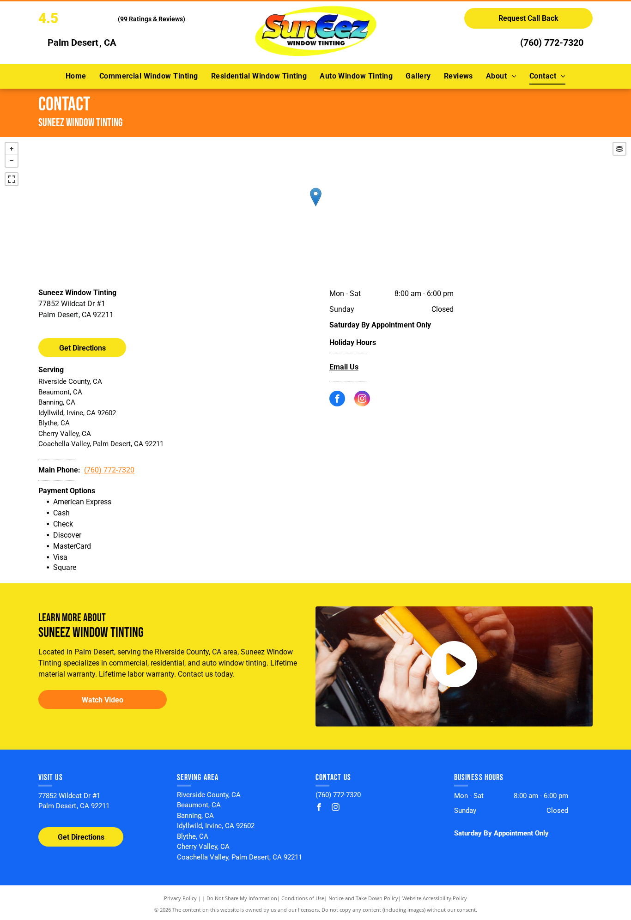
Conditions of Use (302, 898)
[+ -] (315, 206)
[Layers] (619, 149)
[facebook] (337, 400)
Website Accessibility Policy (434, 898)
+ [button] (12, 149)
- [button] (12, 161)
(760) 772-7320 (551, 42)
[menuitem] (76, 76)
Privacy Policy (180, 898)
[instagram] (362, 400)
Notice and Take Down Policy (363, 898)
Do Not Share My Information (241, 898)
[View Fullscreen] (12, 179)
